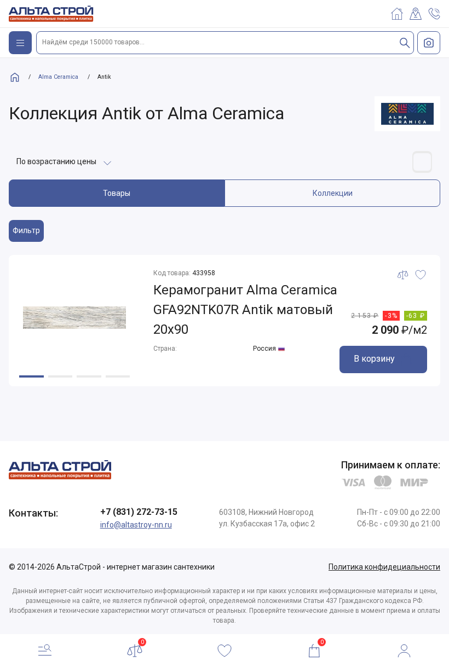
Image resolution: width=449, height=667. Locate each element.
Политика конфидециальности (384, 566)
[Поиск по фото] (428, 42)
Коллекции (333, 193)
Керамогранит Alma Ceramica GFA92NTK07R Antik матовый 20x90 (245, 309)
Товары (116, 193)
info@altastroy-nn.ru (136, 524)
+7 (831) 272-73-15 (138, 512)
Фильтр (26, 230)
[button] (31, 376)
